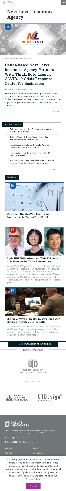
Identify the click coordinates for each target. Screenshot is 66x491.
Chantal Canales (14, 89)
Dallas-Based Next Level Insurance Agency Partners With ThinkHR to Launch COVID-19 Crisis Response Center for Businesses (29, 75)
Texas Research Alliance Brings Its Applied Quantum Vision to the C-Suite (29, 146)
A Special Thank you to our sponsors (35, 344)
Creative (8, 453)
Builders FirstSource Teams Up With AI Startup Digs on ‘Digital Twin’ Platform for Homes (32, 162)
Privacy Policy (32, 479)
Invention (37, 453)
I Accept (33, 486)
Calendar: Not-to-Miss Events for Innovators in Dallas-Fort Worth (31, 130)
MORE (55, 112)
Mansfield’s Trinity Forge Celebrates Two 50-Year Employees (30, 154)
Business (8, 448)
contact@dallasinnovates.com (18, 438)
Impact (36, 448)
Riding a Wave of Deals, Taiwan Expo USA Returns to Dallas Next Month (29, 138)
